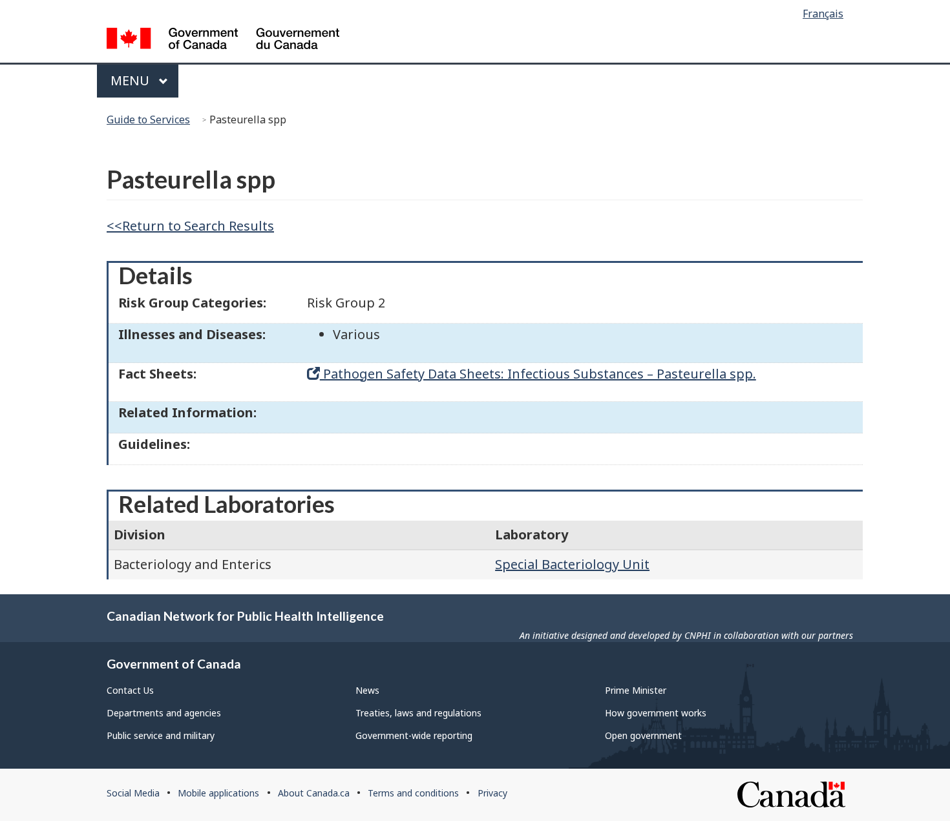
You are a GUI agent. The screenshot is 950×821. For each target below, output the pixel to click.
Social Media (133, 793)
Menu (132, 80)
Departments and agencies (164, 713)
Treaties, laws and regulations (418, 713)
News (367, 690)
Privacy (492, 793)
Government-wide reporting (413, 735)
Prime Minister (635, 690)
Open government (643, 735)
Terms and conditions (413, 793)
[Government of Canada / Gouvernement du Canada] (223, 40)
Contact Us (130, 690)
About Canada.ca (314, 793)
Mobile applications (218, 793)
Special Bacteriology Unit (572, 564)
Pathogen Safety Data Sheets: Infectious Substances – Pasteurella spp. (538, 373)
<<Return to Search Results (190, 225)
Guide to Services (148, 119)
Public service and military (161, 735)
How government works (655, 713)
